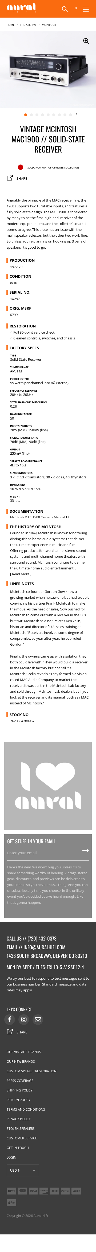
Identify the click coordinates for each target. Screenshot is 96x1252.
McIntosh (49, 24)
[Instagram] (23, 1019)
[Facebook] (9, 1019)
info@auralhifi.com (44, 947)
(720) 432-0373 (42, 938)
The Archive (28, 24)
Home (11, 24)
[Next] (78, 114)
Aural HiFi (41, 1215)
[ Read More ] (20, 574)
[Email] (38, 1019)
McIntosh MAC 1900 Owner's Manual (37, 517)
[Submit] (85, 852)
